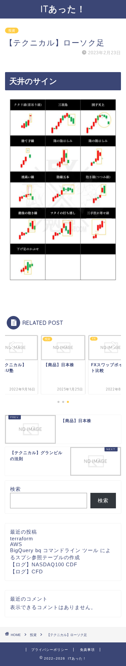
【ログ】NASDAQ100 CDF (43, 564)
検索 (15, 489)
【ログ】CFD (26, 571)
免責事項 (87, 650)
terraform (21, 538)
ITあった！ (63, 8)
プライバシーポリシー (49, 650)
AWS (16, 544)
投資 (11, 30)
